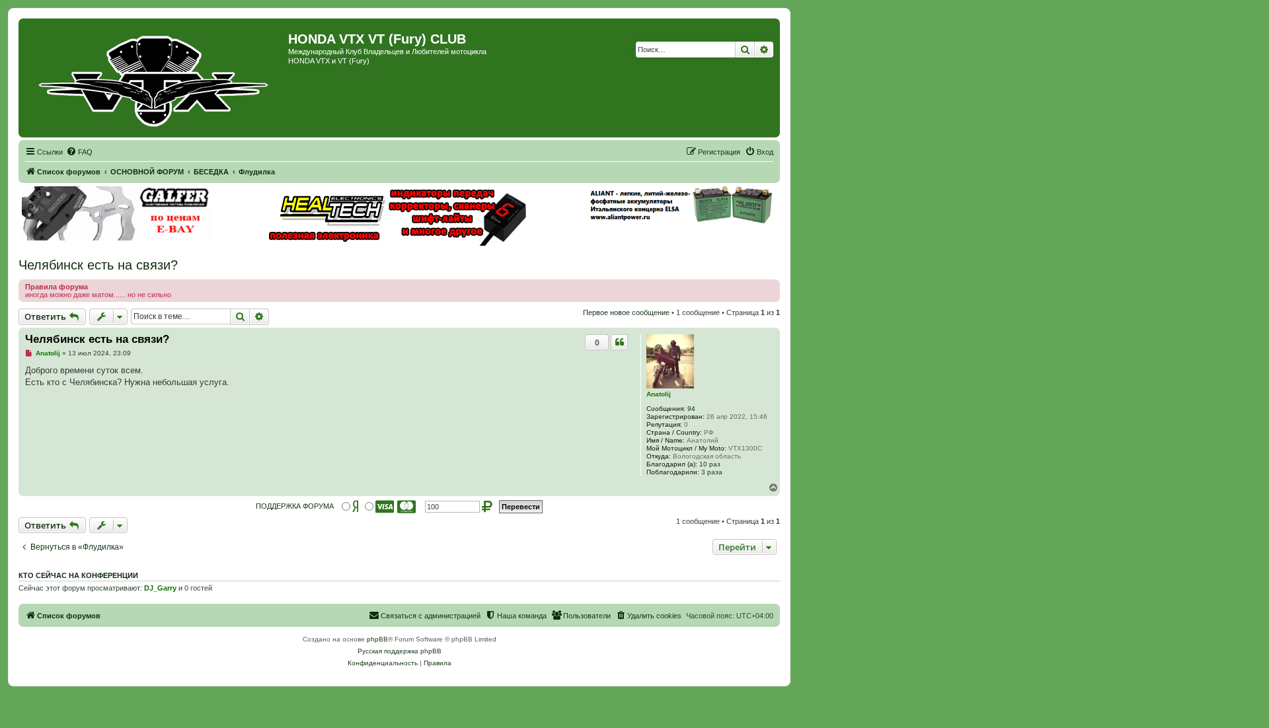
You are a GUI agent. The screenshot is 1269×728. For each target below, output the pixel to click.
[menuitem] (79, 152)
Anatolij (658, 394)
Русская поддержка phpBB (400, 651)
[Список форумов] (155, 78)
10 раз (709, 464)
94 (691, 408)
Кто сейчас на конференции (78, 575)
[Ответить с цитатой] (619, 342)
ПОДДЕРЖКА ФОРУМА (295, 506)
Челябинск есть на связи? (98, 265)
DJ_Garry (160, 588)
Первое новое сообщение (626, 312)
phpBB (377, 639)
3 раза (711, 472)
